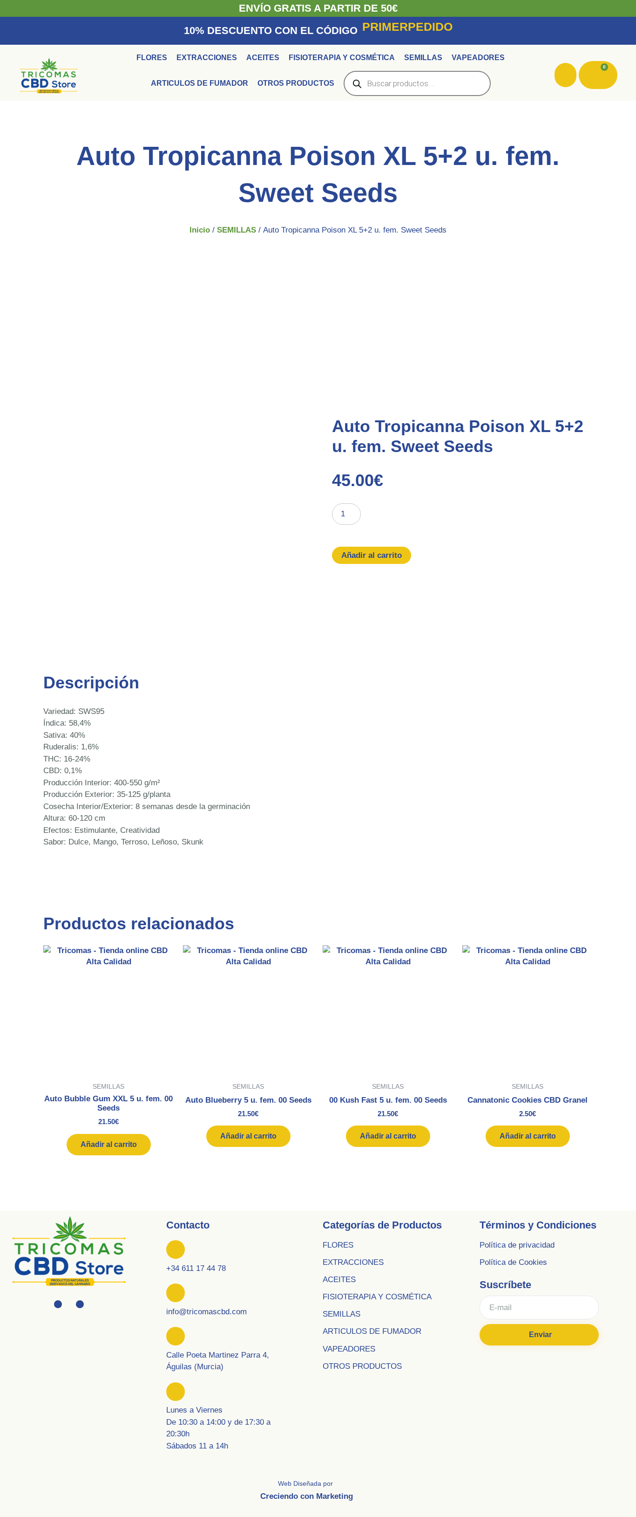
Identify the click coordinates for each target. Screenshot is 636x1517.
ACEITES (339, 1279)
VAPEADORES (349, 1349)
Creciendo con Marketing (306, 1496)
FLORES (338, 1245)
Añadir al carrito (371, 555)
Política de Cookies (513, 1262)
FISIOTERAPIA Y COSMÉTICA (377, 1296)
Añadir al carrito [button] (109, 1144)
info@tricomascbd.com (206, 1311)
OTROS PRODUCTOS (362, 1366)
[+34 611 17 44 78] (175, 1249)
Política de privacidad (517, 1245)
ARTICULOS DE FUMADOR (372, 1331)
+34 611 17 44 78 (196, 1268)
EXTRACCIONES (353, 1262)
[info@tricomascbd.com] (175, 1293)
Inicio (199, 230)
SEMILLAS (236, 230)
